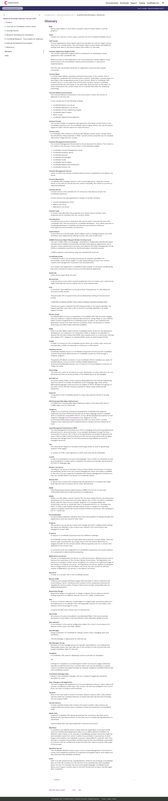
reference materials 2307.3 (66, 15)
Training (142, 3)
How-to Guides (142, 8)
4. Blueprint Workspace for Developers (19, 35)
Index (7, 56)
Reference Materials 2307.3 (156, 8)
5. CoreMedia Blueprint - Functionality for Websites (24, 39)
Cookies (57, 780)
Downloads (124, 3)
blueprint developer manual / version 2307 (91, 15)
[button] (4, 15)
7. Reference (9, 47)
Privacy (104, 799)
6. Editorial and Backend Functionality (18, 43)
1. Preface (8, 22)
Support (134, 3)
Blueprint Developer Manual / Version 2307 (19, 19)
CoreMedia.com (153, 3)
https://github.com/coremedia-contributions (67, 227)
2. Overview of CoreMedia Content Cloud (20, 26)
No (80, 790)
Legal (109, 799)
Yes (73, 790)
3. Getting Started (11, 31)
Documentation (112, 3)
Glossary (8, 51)
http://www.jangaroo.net (74, 418)
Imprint (114, 799)
